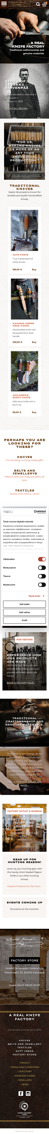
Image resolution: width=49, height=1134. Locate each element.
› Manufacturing (24, 1076)
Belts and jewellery (25, 1044)
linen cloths (24, 494)
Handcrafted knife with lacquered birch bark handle (24, 333)
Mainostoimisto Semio (24, 1131)
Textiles (24, 490)
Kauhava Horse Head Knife (23, 324)
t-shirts (35, 494)
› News (24, 1084)
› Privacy (24, 1063)
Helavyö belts (12, 476)
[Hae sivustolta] (38, 4)
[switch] (42, 568)
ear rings (25, 476)
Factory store (24, 1054)
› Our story (24, 1071)
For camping (13, 460)
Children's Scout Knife (21, 396)
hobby (34, 460)
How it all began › (16, 108)
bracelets (36, 476)
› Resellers (24, 1080)
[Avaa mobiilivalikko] (4, 4)
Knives (24, 457)
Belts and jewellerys (24, 472)
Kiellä (24, 620)
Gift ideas (24, 1051)
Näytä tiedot (34, 596)
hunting (25, 460)
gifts (41, 460)
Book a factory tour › (21, 683)
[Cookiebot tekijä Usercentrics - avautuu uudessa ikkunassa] (34, 512)
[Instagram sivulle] (28, 1093)
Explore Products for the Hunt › (24, 886)
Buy (34, 269)
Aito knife (20, 255)
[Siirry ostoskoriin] (44, 4)
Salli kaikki (24, 604)
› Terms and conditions (24, 1067)
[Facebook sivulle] (20, 1093)
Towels (13, 494)
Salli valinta (24, 612)
